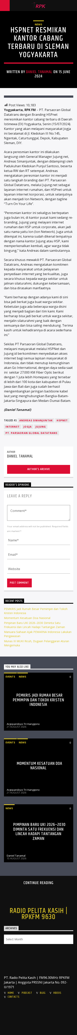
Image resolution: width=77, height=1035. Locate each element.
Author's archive (38, 469)
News (38, 24)
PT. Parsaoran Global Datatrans (31, 433)
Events (10, 676)
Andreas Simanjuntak (36, 420)
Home (11, 993)
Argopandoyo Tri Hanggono (23, 724)
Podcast (27, 993)
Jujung (41, 426)
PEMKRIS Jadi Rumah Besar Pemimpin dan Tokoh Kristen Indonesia (38, 700)
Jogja (27, 426)
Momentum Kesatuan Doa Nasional (27, 618)
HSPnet (62, 420)
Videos (57, 993)
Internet (13, 426)
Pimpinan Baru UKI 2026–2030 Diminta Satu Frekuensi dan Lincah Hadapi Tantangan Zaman (39, 831)
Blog (43, 993)
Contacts (14, 997)
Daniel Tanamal (39, 72)
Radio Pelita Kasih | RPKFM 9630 (39, 914)
